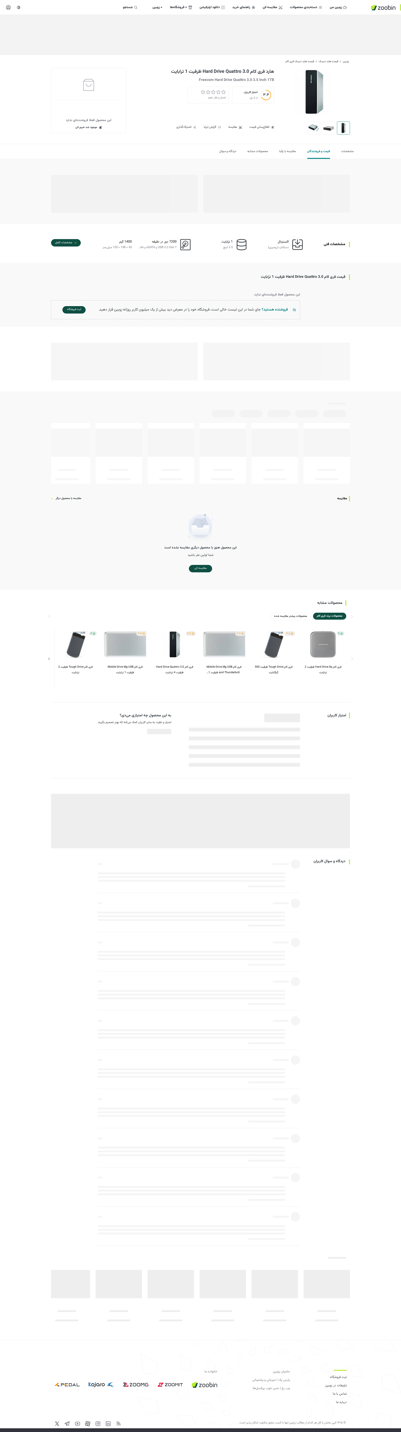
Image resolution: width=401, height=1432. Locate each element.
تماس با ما (340, 1394)
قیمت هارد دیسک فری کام (299, 61)
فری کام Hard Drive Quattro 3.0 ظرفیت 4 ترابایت (174, 670)
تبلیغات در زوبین (336, 1385)
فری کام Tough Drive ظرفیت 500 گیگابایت (273, 670)
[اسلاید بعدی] (49, 658)
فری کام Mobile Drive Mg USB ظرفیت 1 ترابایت (125, 670)
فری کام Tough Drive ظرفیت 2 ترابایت (75, 670)
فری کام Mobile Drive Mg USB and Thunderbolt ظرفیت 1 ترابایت (224, 670)
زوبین (346, 61)
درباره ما (341, 1402)
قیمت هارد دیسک (328, 61)
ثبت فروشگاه (338, 1377)
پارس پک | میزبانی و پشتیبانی (271, 1380)
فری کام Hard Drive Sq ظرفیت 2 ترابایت (323, 670)
